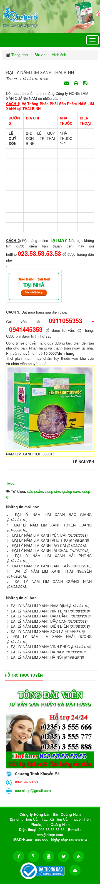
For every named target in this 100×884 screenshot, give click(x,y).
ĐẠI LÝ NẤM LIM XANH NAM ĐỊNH (39, 605)
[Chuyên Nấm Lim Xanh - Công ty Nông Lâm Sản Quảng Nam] (20, 15)
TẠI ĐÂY (59, 240)
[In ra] (76, 82)
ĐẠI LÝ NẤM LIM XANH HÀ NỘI (37, 657)
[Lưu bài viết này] (86, 82)
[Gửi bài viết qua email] (67, 82)
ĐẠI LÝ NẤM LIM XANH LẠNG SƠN (41, 566)
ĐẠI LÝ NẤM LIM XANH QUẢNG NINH (53, 581)
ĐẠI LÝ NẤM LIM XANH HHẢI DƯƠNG (52, 636)
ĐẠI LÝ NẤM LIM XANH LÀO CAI (39, 545)
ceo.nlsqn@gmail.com (32, 790)
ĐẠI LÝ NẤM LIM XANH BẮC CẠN (38, 621)
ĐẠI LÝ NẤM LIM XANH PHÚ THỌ (40, 540)
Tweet (11, 483)
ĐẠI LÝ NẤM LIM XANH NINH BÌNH (40, 611)
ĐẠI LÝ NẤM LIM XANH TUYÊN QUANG (53, 525)
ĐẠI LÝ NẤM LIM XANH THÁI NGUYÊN (53, 571)
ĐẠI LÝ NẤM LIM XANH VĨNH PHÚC (40, 646)
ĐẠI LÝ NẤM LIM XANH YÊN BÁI (39, 535)
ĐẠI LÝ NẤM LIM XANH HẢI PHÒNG (53, 555)
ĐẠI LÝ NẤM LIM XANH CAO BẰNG (40, 616)
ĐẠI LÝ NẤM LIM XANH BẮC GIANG (53, 514)
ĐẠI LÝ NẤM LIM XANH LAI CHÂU (40, 550)
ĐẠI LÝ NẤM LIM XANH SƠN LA (37, 631)
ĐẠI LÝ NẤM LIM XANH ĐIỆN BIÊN (40, 626)
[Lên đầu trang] (75, 870)
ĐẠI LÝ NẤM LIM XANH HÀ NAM (37, 651)
